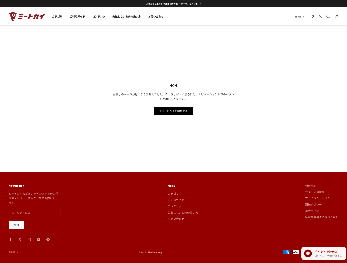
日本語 (298, 16)
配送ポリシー (313, 204)
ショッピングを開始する (173, 111)
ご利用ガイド (77, 16)
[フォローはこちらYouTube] (38, 239)
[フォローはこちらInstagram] (29, 239)
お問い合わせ (156, 16)
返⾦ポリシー (313, 211)
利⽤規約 (310, 185)
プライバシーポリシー (319, 198)
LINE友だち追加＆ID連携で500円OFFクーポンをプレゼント (173, 3)
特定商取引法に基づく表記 (321, 217)
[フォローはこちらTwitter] (20, 239)
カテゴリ (57, 16)
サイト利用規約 (314, 192)
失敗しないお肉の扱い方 (126, 16)
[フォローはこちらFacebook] (10, 239)
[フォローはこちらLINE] (48, 239)
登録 (16, 225)
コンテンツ (98, 16)
